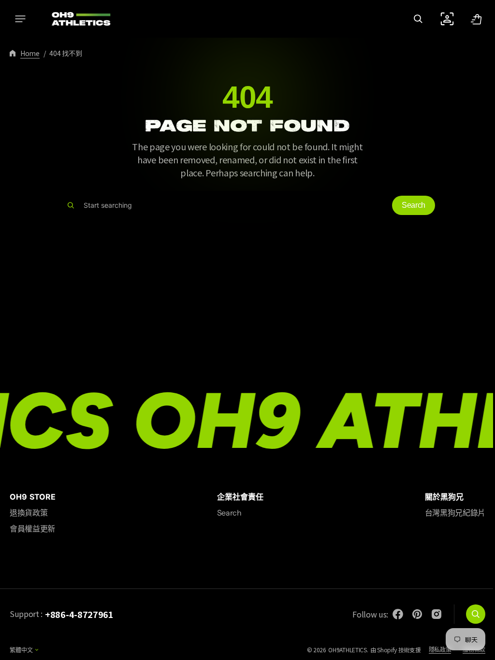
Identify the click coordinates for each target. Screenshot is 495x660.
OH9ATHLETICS (340, 650)
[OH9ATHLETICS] (75, 19)
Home (30, 53)
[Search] (67, 205)
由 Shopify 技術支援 (388, 650)
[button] (20, 18)
